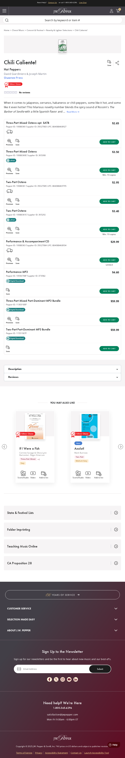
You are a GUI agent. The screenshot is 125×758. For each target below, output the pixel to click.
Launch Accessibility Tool (96, 752)
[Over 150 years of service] (62, 594)
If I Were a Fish (29, 448)
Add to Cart (109, 142)
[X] (56, 679)
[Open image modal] (62, 47)
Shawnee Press (13, 77)
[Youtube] (69, 679)
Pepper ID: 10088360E (16, 155)
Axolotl (79, 448)
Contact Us (52, 2)
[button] (62, 45)
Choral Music (18, 30)
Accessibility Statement (56, 752)
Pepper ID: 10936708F (16, 275)
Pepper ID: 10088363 (16, 245)
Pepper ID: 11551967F (16, 333)
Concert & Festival (35, 30)
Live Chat (82, 2)
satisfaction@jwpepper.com (62, 714)
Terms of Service (24, 752)
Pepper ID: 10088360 (16, 126)
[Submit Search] (6, 20)
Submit (100, 668)
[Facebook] (49, 679)
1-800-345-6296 (62, 707)
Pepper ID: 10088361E (16, 214)
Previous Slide (4, 446)
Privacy (38, 752)
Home (7, 30)
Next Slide (120, 446)
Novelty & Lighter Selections (59, 30)
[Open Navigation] (4, 11)
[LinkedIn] (75, 679)
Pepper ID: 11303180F (16, 304)
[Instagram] (62, 679)
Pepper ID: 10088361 (16, 186)
